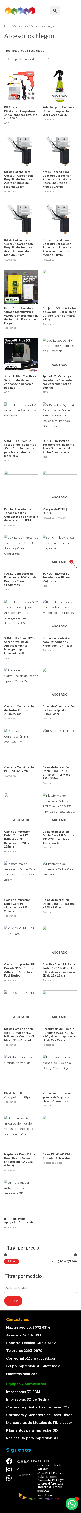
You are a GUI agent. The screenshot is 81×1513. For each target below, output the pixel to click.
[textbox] (41, 1288)
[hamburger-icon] (74, 11)
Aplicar (13, 1300)
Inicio (7, 26)
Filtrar (11, 1261)
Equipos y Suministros (26, 1384)
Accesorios (20, 26)
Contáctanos (17, 1320)
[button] (72, 1504)
